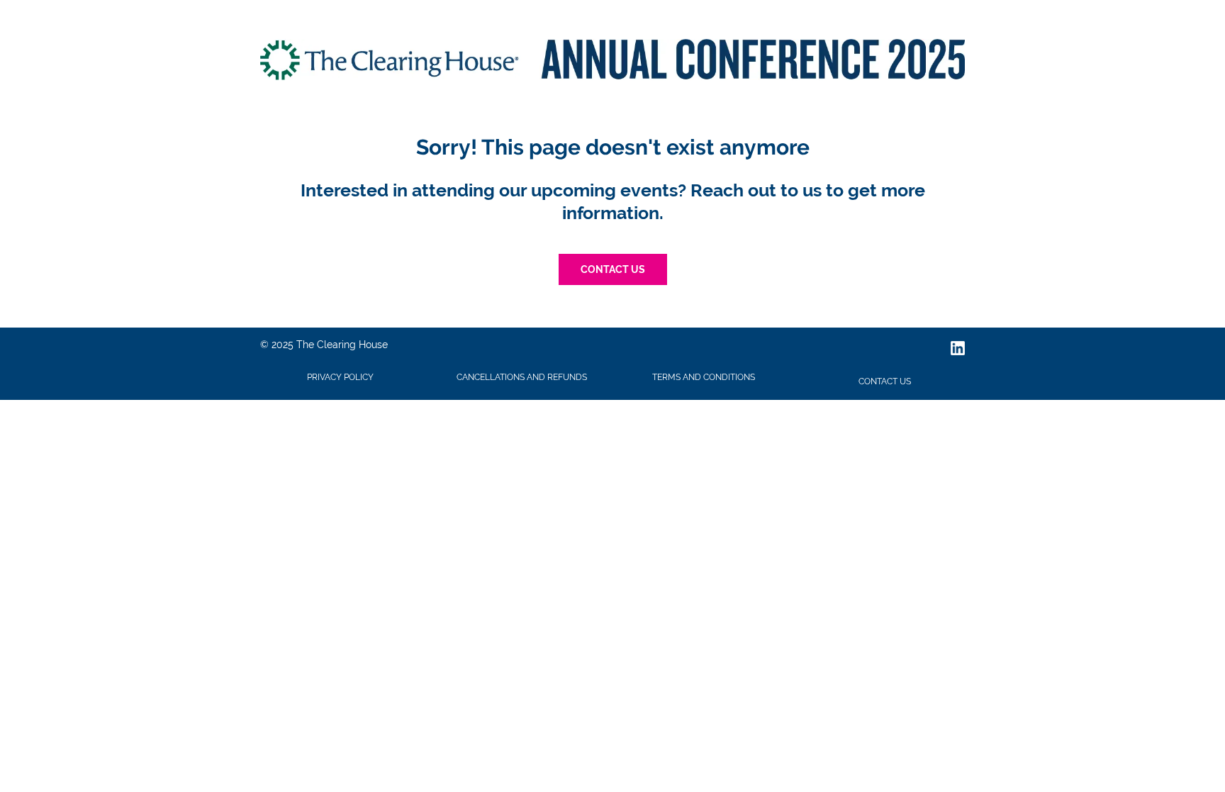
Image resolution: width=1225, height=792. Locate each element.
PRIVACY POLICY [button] (340, 377)
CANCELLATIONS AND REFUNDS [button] (522, 377)
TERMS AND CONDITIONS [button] (703, 377)
